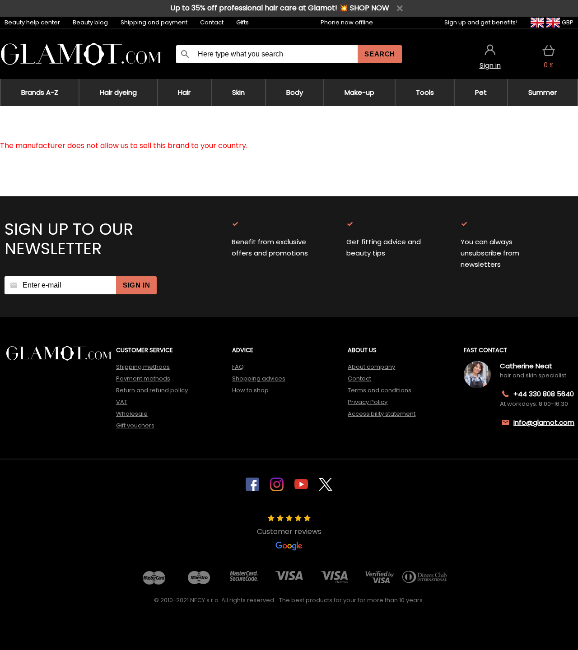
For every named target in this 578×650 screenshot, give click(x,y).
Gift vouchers (135, 425)
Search (379, 54)
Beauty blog (90, 22)
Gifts (242, 22)
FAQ (238, 366)
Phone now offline (347, 22)
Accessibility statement (381, 413)
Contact (212, 22)
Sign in (136, 285)
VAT (121, 402)
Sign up (455, 22)
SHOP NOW (369, 8)
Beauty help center (32, 22)
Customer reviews (289, 531)
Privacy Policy (367, 402)
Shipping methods (143, 366)
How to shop (250, 390)
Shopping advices (258, 378)
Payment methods (143, 378)
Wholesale (132, 413)
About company (371, 366)
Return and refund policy (152, 390)
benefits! (504, 22)
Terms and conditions (379, 390)
